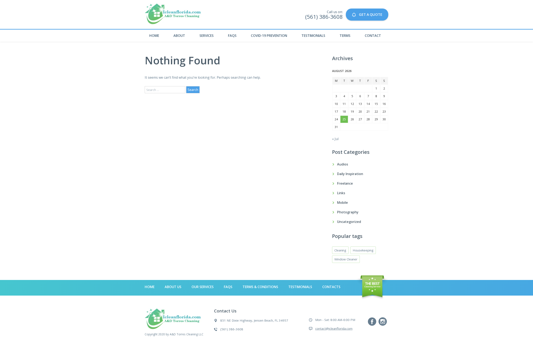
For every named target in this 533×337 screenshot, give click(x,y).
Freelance (345, 183)
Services (206, 35)
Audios (342, 164)
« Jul (335, 139)
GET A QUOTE (370, 14)
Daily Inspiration (350, 174)
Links (341, 193)
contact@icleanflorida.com (333, 328)
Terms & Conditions (260, 287)
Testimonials (313, 35)
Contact (373, 35)
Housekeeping (363, 250)
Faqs (232, 35)
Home (154, 35)
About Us (173, 287)
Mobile (342, 202)
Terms (345, 35)
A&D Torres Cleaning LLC (186, 334)
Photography (348, 212)
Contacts (331, 287)
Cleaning (340, 250)
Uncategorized (349, 221)
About (179, 35)
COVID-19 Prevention (269, 35)
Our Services (203, 287)
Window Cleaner (345, 259)
